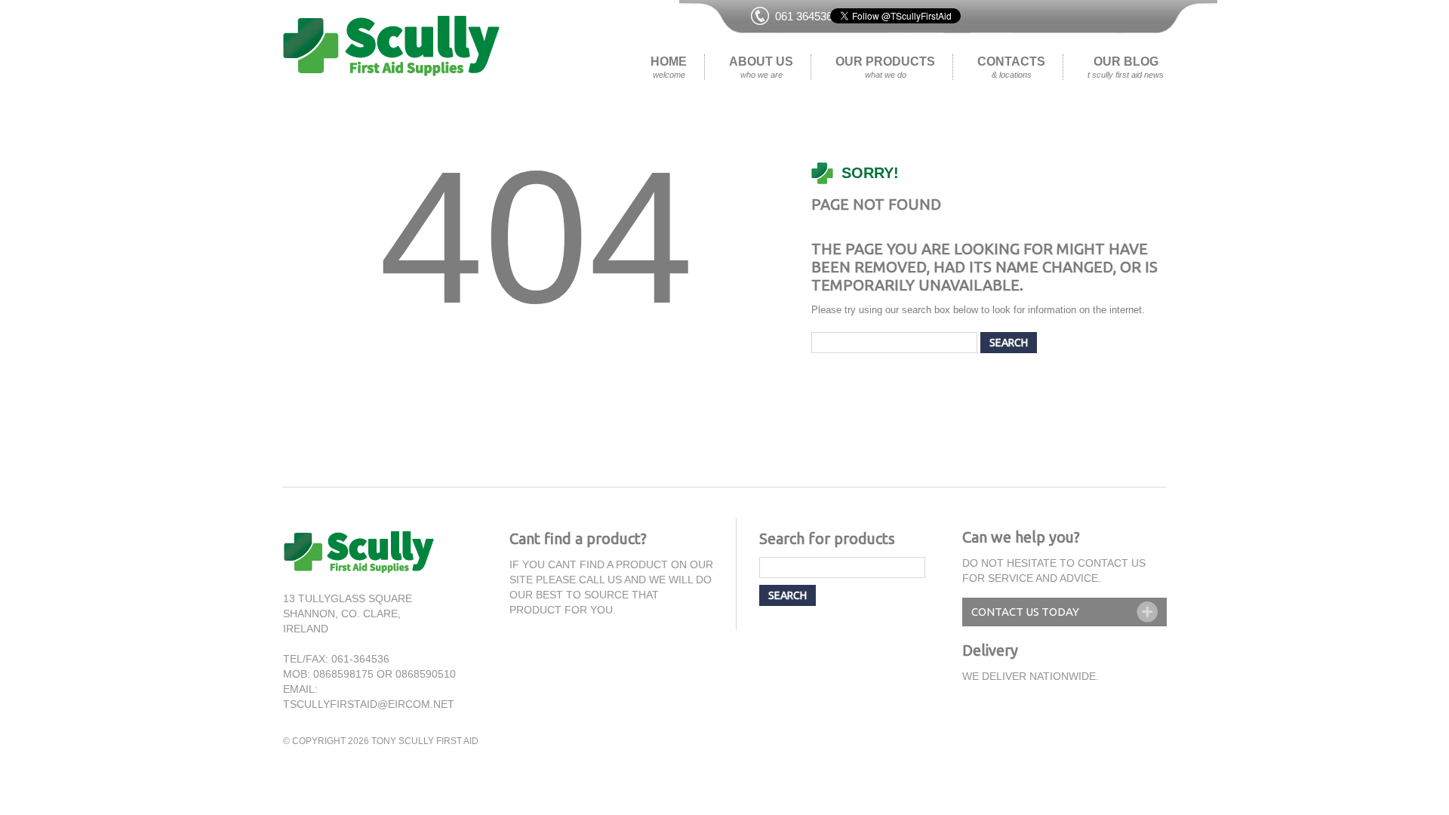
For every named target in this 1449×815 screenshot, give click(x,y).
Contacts (1011, 67)
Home (669, 67)
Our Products (885, 67)
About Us (761, 67)
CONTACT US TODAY (1025, 611)
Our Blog (1126, 67)
